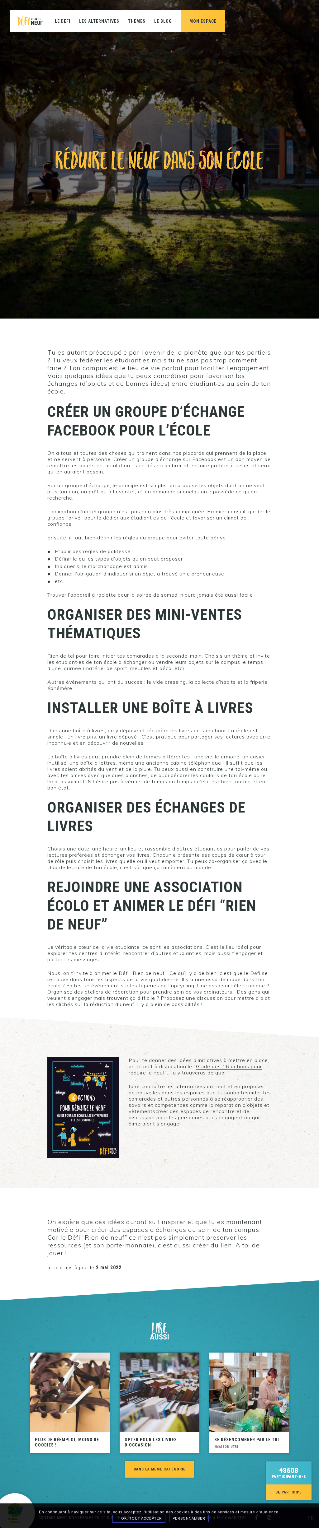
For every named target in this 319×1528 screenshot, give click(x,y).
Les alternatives (99, 21)
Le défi (62, 21)
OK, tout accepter (141, 1518)
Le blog (163, 21)
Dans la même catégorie (160, 1469)
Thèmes (136, 21)
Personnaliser (189, 1518)
